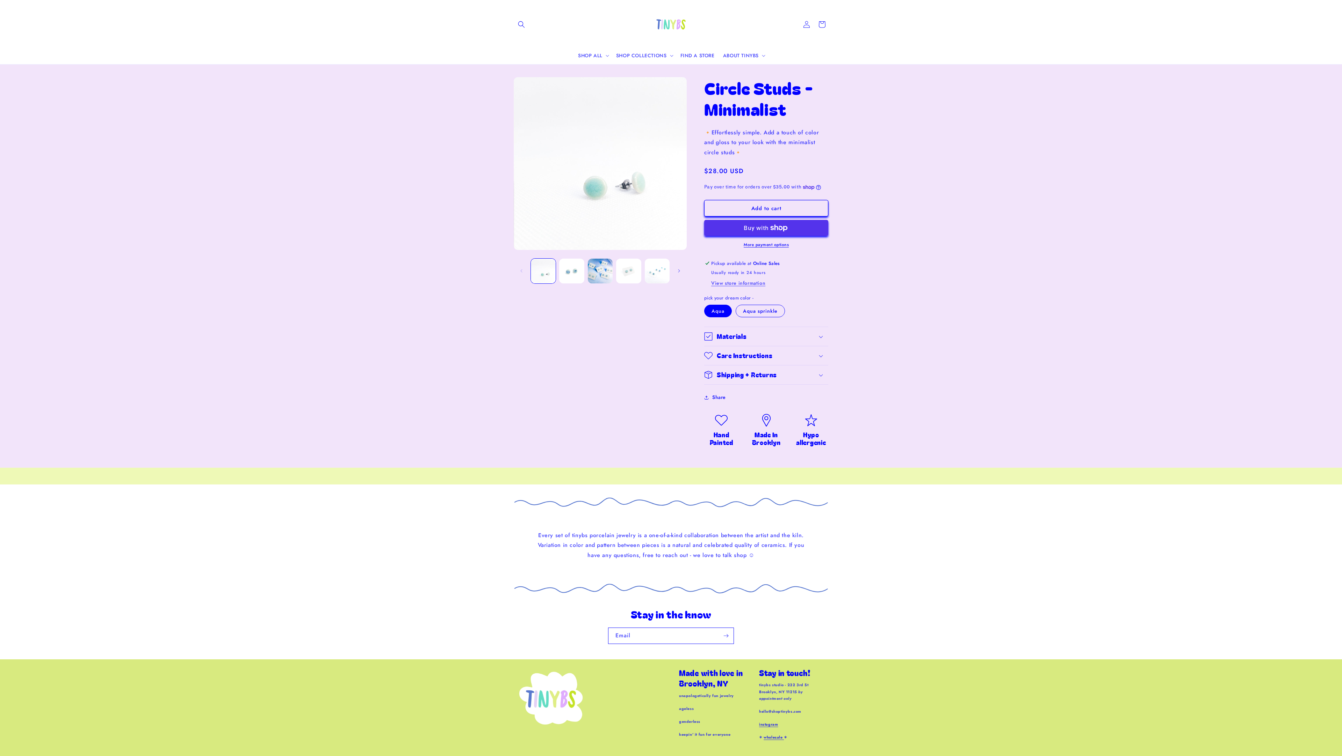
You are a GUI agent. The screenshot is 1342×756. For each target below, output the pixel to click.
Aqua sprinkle (760, 310)
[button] (521, 24)
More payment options (766, 245)
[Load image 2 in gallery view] (571, 271)
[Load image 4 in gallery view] (628, 271)
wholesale (774, 737)
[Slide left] (521, 271)
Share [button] (719, 397)
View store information (738, 283)
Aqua (718, 310)
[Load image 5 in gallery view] (657, 271)
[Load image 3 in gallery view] (600, 271)
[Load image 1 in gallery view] (543, 271)
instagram (768, 724)
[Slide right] (679, 271)
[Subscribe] (726, 636)
